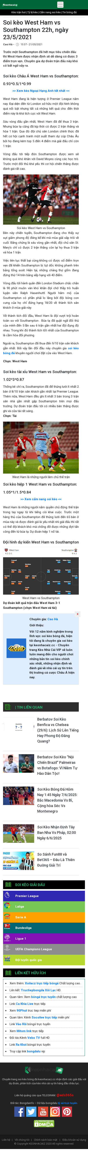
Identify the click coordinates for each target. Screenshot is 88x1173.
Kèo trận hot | (19, 12)
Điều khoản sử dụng (74, 1139)
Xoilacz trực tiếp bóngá (42, 983)
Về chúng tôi (23, 1139)
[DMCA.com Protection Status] (44, 1123)
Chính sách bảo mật (47, 1139)
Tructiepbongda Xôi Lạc (38, 990)
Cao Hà (52, 619)
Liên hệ (7, 1139)
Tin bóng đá (69, 12)
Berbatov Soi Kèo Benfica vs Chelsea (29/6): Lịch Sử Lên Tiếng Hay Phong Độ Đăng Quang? (58, 730)
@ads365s (64, 1095)
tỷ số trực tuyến (67, 1103)
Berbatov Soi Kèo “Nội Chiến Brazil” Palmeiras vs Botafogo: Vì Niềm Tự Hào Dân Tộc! (57, 765)
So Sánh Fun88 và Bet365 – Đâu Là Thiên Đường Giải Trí (56, 859)
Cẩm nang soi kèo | (50, 12)
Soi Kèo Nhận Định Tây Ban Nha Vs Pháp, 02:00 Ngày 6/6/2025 (56, 832)
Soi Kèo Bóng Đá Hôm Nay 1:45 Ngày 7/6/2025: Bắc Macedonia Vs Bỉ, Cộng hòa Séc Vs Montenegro (57, 800)
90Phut (22, 1010)
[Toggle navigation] (60, 5)
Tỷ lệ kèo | (33, 12)
